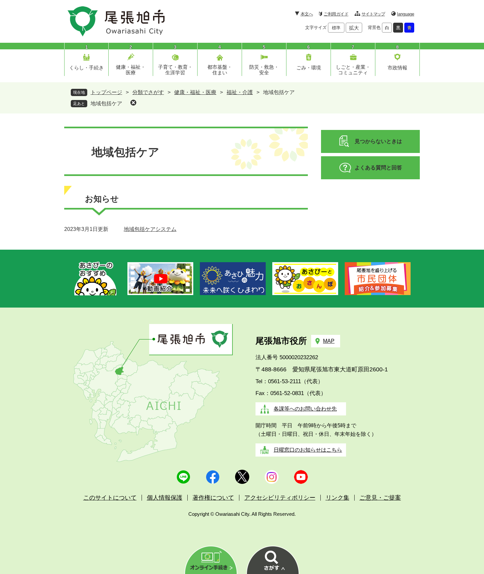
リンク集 (337, 497)
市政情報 (397, 67)
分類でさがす (148, 92)
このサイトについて (110, 497)
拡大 (354, 28)
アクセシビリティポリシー (279, 497)
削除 (133, 103)
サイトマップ (373, 14)
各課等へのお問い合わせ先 (305, 409)
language (405, 14)
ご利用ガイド (336, 14)
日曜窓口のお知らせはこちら (308, 450)
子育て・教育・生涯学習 (175, 69)
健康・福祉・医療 (131, 69)
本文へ (307, 14)
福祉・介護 (240, 92)
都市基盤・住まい (219, 69)
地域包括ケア (106, 103)
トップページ (106, 92)
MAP (329, 341)
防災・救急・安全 (264, 69)
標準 (336, 27)
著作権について (213, 497)
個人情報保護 (164, 497)
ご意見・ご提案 (380, 497)
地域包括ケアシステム (150, 229)
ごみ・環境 (308, 67)
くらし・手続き (86, 67)
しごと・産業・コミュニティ (353, 69)
